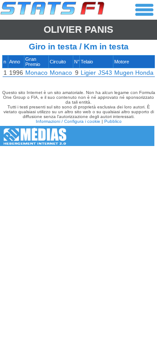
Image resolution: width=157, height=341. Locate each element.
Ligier (88, 72)
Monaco (36, 72)
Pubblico (113, 121)
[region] (78, 68)
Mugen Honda (134, 72)
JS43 (105, 72)
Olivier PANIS (78, 29)
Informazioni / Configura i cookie (68, 121)
